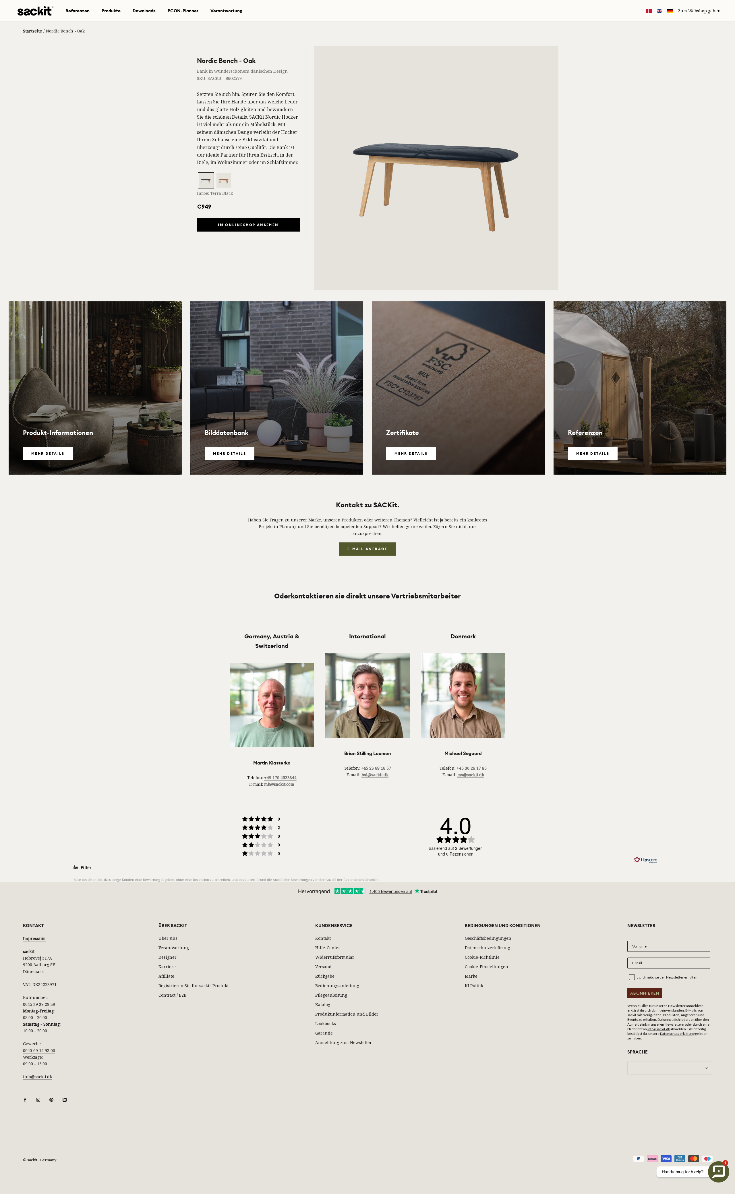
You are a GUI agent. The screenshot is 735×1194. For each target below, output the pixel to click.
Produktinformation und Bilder (346, 1014)
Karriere (167, 966)
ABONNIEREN (644, 993)
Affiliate (166, 976)
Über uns (167, 938)
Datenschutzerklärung (487, 947)
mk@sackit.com (279, 784)
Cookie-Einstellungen (486, 966)
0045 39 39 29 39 (39, 1004)
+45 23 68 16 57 (376, 768)
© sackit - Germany (39, 1159)
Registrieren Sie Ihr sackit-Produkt (193, 985)
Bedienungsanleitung (337, 985)
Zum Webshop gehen (699, 11)
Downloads (144, 11)
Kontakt (323, 938)
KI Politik (474, 985)
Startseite (32, 31)
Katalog (322, 1004)
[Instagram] (38, 1099)
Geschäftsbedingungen (488, 938)
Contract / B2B (172, 995)
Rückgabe (324, 976)
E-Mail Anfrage (367, 549)
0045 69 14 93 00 (39, 1050)
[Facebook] (25, 1099)
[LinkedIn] (65, 1099)
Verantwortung (226, 11)
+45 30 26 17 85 (472, 768)
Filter (86, 867)
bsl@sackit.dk (374, 774)
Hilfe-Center (327, 947)
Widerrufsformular (334, 957)
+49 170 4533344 (280, 777)
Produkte (111, 11)
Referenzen (77, 11)
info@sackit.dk (37, 1076)
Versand (323, 966)
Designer (167, 957)
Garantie (324, 1033)
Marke (471, 976)
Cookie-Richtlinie (482, 957)
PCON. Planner (183, 11)
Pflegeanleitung (331, 995)
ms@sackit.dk (470, 774)
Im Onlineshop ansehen (248, 225)
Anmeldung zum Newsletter (343, 1042)
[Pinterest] (51, 1099)
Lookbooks (325, 1023)
